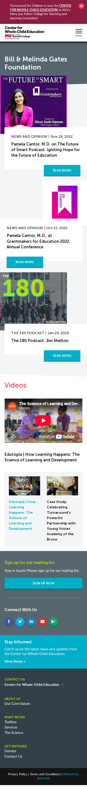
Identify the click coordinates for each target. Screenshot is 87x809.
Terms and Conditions (45, 774)
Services (10, 727)
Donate (10, 751)
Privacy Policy (17, 774)
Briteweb (43, 778)
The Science (13, 733)
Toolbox (10, 722)
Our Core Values (17, 703)
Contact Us (13, 756)
